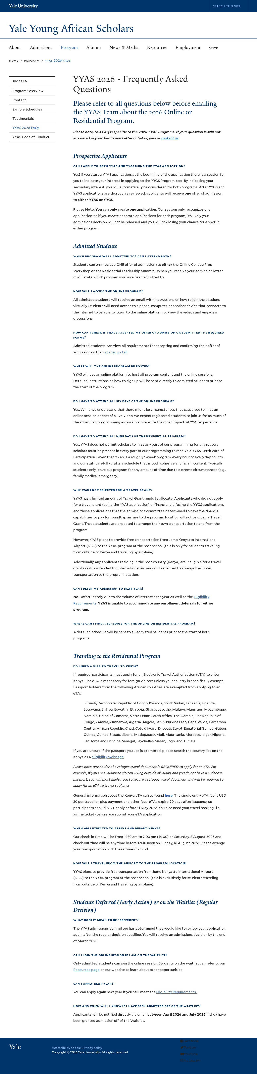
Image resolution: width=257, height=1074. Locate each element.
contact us (170, 138)
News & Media (123, 47)
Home (13, 60)
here (169, 795)
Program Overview (28, 91)
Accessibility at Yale (66, 1048)
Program (67, 49)
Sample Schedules (27, 109)
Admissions (38, 49)
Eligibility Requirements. (176, 992)
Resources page (86, 970)
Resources (155, 49)
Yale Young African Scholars (72, 28)
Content (19, 100)
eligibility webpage (108, 757)
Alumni (91, 49)
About (13, 49)
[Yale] (15, 1047)
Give (213, 47)
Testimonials (23, 119)
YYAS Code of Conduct (31, 137)
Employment (188, 47)
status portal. (116, 352)
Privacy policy (92, 1048)
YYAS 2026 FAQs (26, 128)
